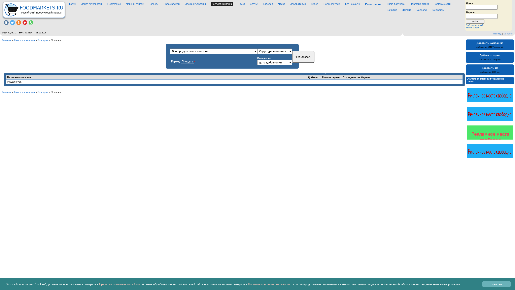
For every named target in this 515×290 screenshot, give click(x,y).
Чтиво (281, 4)
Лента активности (91, 4)
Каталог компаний (222, 4)
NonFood (421, 10)
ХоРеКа (406, 10)
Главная (6, 40)
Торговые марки (420, 4)
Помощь (497, 33)
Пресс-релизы (172, 4)
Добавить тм (490, 67)
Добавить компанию (490, 43)
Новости (153, 4)
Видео (314, 4)
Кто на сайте (352, 4)
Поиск (241, 4)
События (392, 10)
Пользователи (331, 4)
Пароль (470, 12)
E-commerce (114, 4)
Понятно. (496, 284)
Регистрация (472, 27)
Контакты (508, 33)
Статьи (254, 4)
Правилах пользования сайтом (119, 284)
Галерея (268, 4)
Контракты (438, 10)
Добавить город (490, 55)
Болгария (42, 40)
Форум (72, 4)
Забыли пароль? (474, 25)
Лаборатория (298, 4)
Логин (469, 3)
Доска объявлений (196, 4)
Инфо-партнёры (396, 4)
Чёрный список (134, 4)
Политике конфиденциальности (269, 284)
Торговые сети (442, 4)
